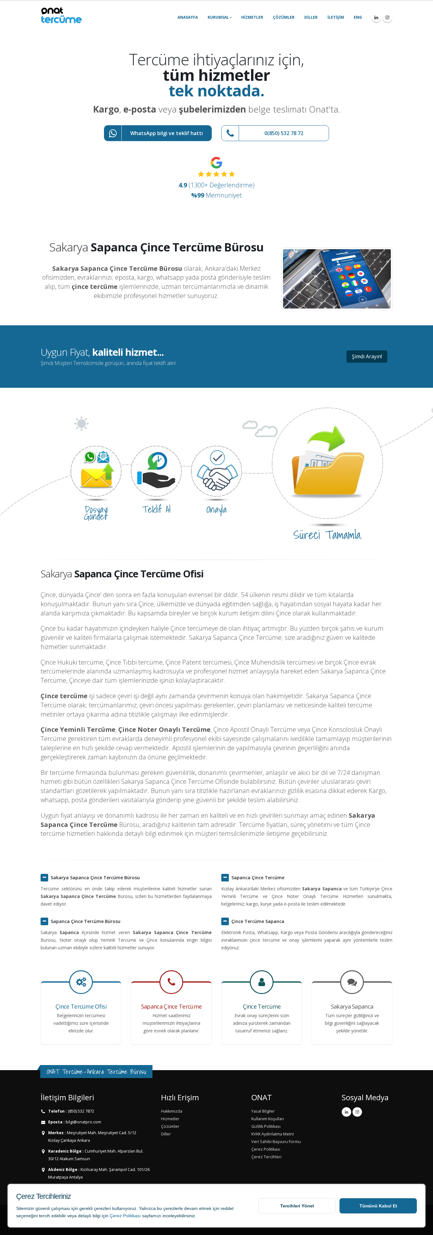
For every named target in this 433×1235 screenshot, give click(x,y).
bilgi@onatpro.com (83, 1122)
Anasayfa (188, 17)
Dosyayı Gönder (96, 513)
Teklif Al (156, 509)
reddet (227, 1208)
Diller (311, 17)
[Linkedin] (376, 17)
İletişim (335, 17)
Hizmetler (252, 17)
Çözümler (283, 17)
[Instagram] (387, 17)
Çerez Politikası (125, 1215)
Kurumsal (218, 17)
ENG (358, 17)
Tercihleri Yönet (297, 1205)
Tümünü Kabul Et (378, 1205)
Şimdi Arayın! (367, 356)
